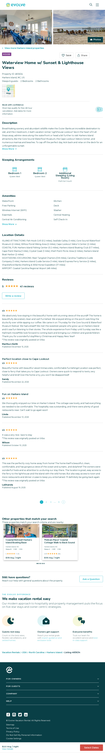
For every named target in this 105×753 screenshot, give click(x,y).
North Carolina (36, 652)
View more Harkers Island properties (24, 48)
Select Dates (91, 747)
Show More (8, 149)
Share (84, 55)
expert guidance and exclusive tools (49, 639)
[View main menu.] (97, 5)
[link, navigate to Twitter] (20, 714)
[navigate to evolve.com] (9, 670)
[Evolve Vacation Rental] (15, 5)
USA (24, 652)
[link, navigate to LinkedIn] (26, 714)
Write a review (13, 296)
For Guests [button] (13, 686)
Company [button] (11, 693)
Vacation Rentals (11, 652)
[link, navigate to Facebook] (8, 714)
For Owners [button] (13, 679)
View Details (7, 749)
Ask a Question (91, 579)
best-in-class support (85, 639)
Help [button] (9, 701)
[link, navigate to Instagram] (14, 714)
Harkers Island (54, 652)
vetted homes (8, 640)
